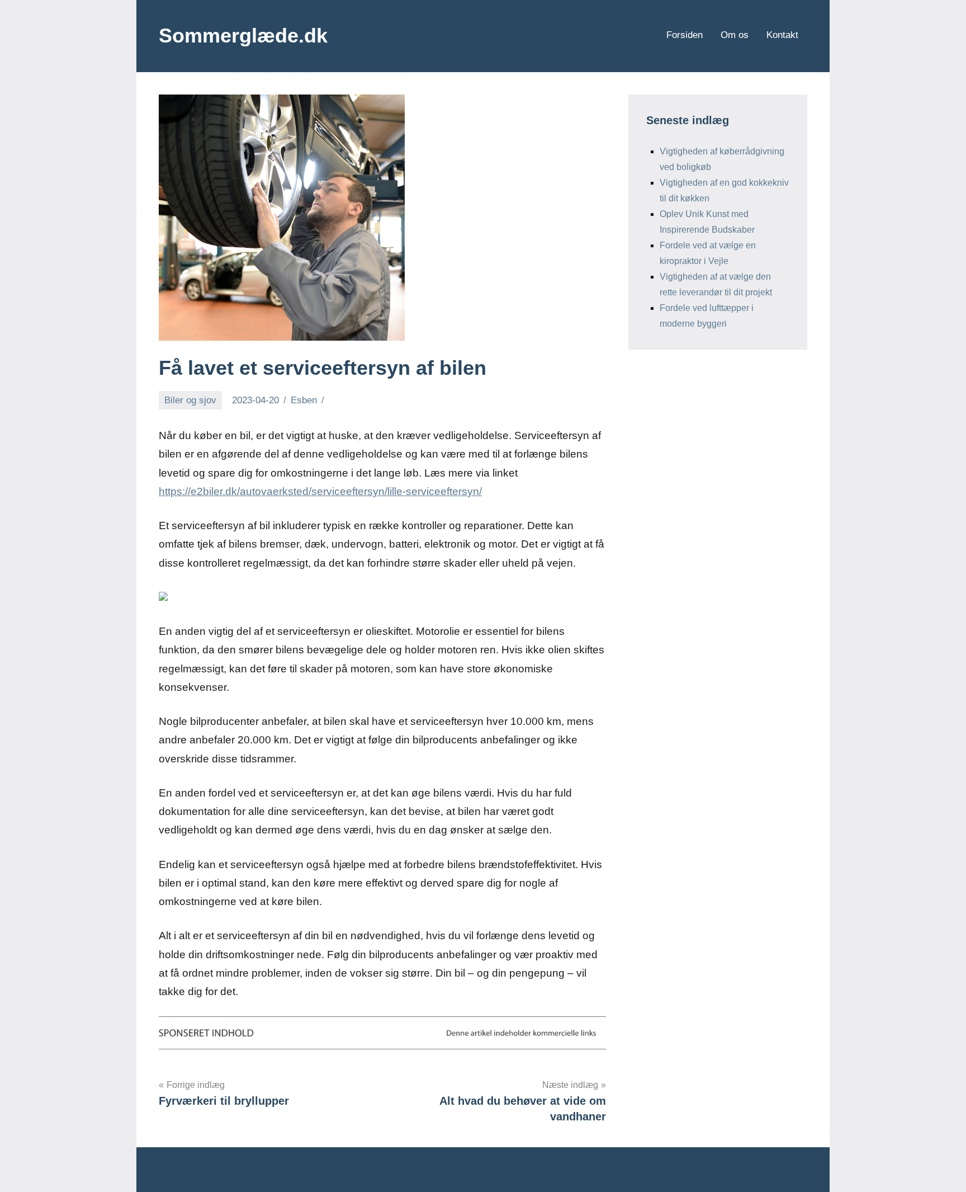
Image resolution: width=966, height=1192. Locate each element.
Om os (735, 35)
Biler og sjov (190, 400)
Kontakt (782, 35)
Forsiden (684, 35)
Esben (304, 400)
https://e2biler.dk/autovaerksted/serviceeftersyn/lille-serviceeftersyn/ (320, 491)
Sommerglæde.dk (243, 35)
